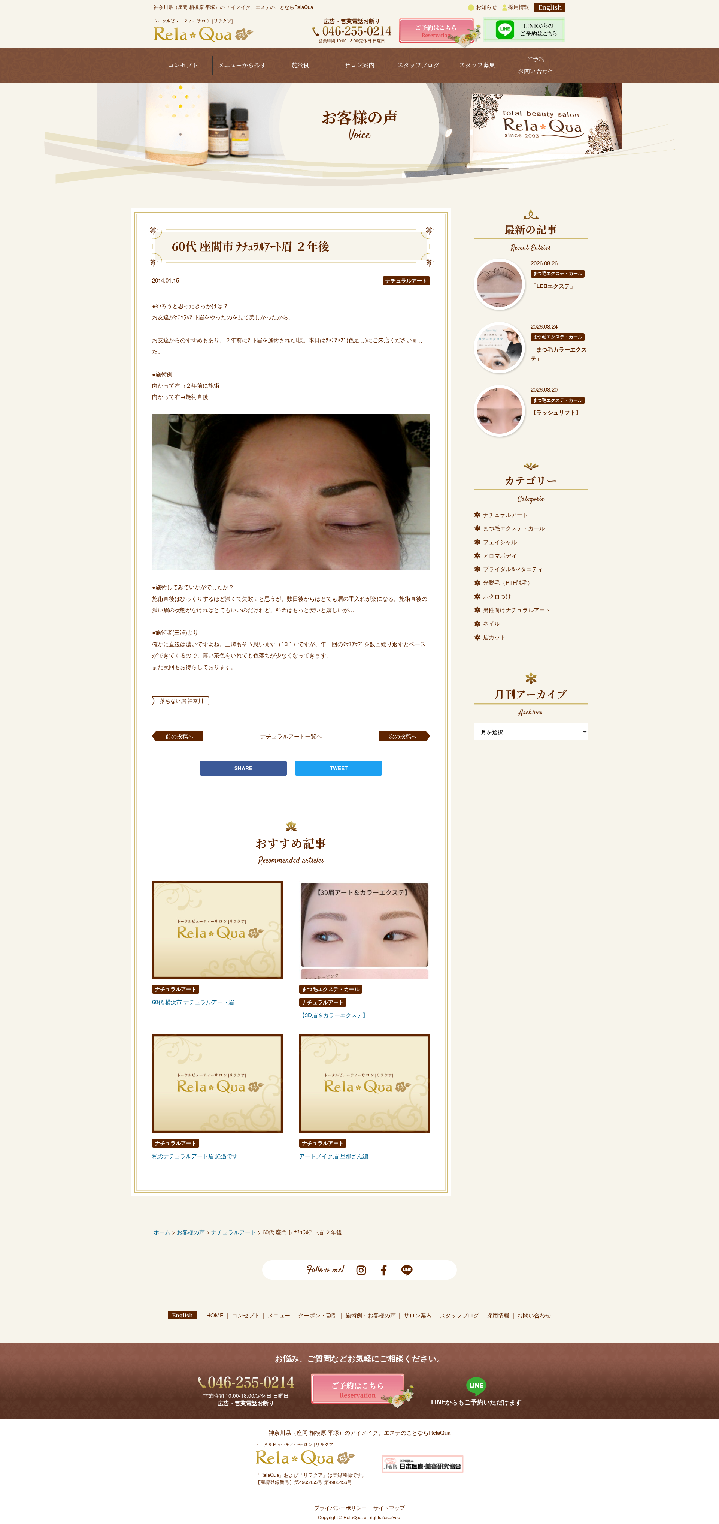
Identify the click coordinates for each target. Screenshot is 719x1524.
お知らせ (485, 6)
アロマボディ (500, 555)
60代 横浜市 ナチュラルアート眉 (193, 1002)
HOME (215, 1315)
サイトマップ (389, 1507)
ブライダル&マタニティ (513, 569)
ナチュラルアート (406, 280)
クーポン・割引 (317, 1315)
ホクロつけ (497, 596)
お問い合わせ (534, 1315)
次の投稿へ (403, 736)
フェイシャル (500, 542)
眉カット (494, 637)
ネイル (491, 623)
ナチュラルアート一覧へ (291, 736)
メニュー (279, 1315)
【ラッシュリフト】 (556, 412)
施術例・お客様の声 (370, 1315)
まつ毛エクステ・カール (331, 989)
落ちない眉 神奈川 (181, 700)
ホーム (162, 1232)
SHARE (243, 768)
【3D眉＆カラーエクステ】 (333, 1015)
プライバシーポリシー (340, 1507)
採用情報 (518, 6)
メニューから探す (242, 65)
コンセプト (183, 65)
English (550, 7)
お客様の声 (191, 1232)
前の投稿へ (180, 736)
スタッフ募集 (477, 65)
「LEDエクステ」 (553, 286)
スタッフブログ (418, 65)
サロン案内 (359, 65)
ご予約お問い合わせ (536, 65)
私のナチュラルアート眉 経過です (195, 1156)
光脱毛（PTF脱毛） (508, 582)
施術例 (301, 65)
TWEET (339, 768)
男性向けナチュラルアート (516, 610)
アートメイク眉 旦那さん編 (333, 1156)
